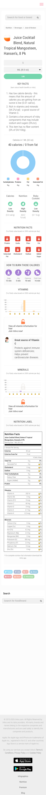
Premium (23, 787)
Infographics (23, 776)
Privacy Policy (20, 753)
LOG (23, 76)
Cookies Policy (35, 753)
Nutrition (23, 782)
